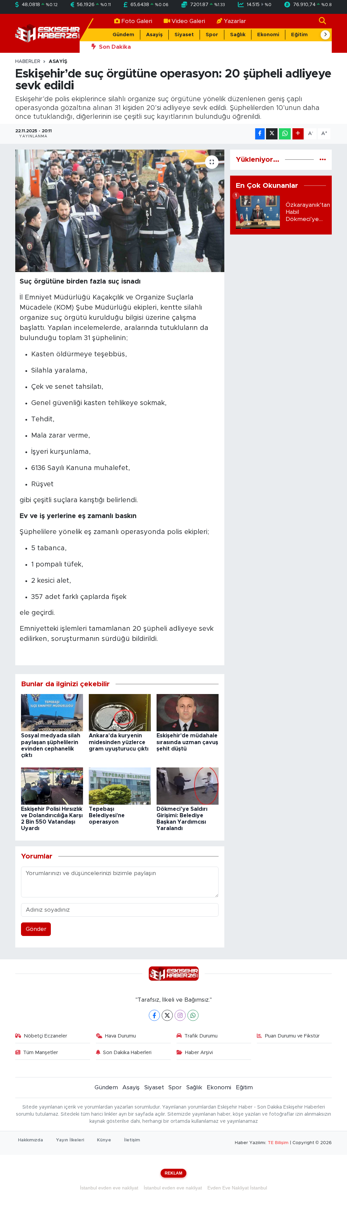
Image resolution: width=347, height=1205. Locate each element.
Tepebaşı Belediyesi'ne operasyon (107, 815)
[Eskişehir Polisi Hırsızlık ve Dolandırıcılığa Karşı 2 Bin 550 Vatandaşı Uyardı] (52, 785)
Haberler (27, 61)
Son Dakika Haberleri (127, 1052)
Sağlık (237, 34)
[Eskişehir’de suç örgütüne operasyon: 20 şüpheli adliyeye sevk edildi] (119, 211)
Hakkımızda (30, 1140)
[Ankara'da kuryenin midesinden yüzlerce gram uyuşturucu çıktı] (120, 712)
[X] (167, 1015)
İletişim (132, 1140)
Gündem (123, 34)
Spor (212, 34)
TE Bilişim (278, 1143)
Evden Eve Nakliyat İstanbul (237, 1187)
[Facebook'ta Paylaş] (260, 133)
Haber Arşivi (199, 1052)
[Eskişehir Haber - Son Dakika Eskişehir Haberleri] (47, 33)
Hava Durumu (120, 1036)
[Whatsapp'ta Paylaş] (285, 133)
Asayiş (154, 34)
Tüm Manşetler (40, 1052)
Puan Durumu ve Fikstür (292, 1036)
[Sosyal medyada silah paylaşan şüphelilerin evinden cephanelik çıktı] (52, 712)
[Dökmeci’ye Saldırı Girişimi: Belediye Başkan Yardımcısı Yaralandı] (188, 785)
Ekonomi (268, 34)
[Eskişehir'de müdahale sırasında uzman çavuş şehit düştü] (188, 712)
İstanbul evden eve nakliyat (109, 1187)
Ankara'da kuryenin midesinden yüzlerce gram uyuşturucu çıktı (118, 742)
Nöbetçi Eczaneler (45, 1036)
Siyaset (184, 34)
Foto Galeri (136, 21)
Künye (104, 1140)
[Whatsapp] (193, 1015)
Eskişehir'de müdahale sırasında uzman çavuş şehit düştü (187, 742)
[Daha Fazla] (298, 133)
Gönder (36, 929)
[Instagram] (180, 1015)
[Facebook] (154, 1015)
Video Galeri (188, 21)
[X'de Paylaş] (272, 133)
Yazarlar (235, 21)
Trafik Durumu (201, 1036)
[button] (325, 35)
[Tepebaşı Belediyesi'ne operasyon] (120, 785)
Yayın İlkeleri (70, 1140)
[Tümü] (323, 159)
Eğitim (299, 34)
